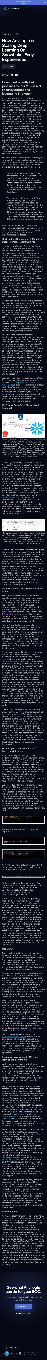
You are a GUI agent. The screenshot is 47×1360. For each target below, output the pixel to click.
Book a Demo (23, 1306)
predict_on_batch (10, 892)
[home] (11, 9)
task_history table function (14, 1036)
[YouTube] (12, 1353)
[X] (16, 1353)
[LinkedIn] (20, 1353)
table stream (25, 1021)
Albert (26, 919)
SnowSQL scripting (23, 1030)
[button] (42, 8)
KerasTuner (7, 1159)
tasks (23, 385)
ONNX (5, 792)
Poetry (5, 659)
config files (7, 497)
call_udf (19, 714)
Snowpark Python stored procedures (19, 383)
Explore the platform (23, 1313)
